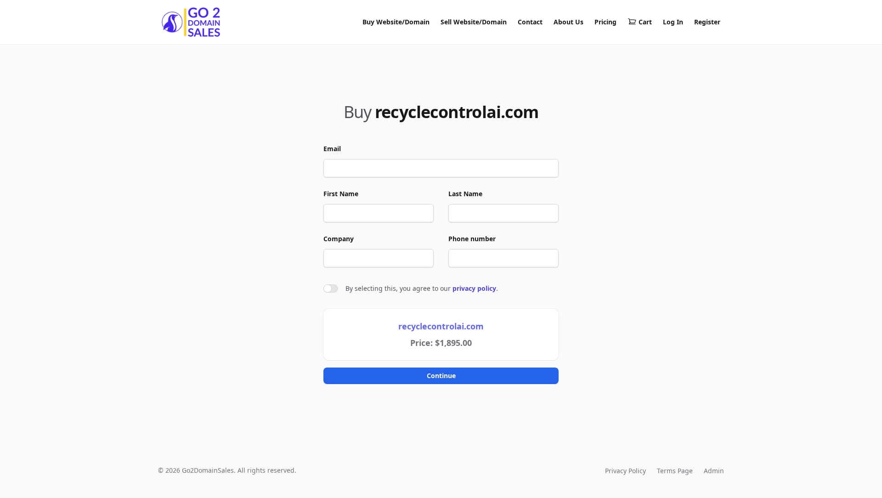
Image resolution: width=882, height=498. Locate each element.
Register (707, 21)
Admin (714, 470)
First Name (340, 193)
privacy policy (474, 288)
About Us (568, 21)
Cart (645, 21)
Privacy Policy (625, 470)
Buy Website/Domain (396, 21)
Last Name (465, 193)
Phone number (472, 238)
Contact (530, 21)
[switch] (330, 288)
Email (332, 148)
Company (338, 238)
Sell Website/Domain (474, 21)
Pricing (605, 21)
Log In (673, 21)
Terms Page (675, 470)
